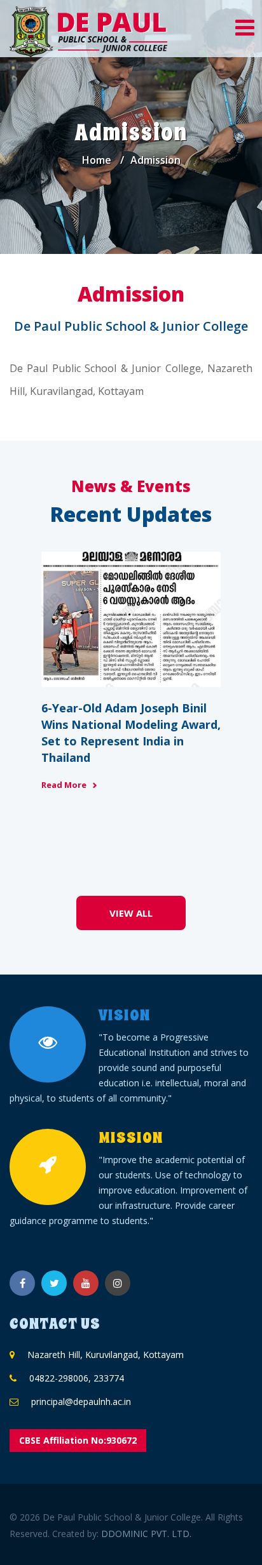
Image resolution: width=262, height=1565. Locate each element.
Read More (63, 784)
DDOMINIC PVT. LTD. (146, 1534)
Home (96, 160)
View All (131, 913)
